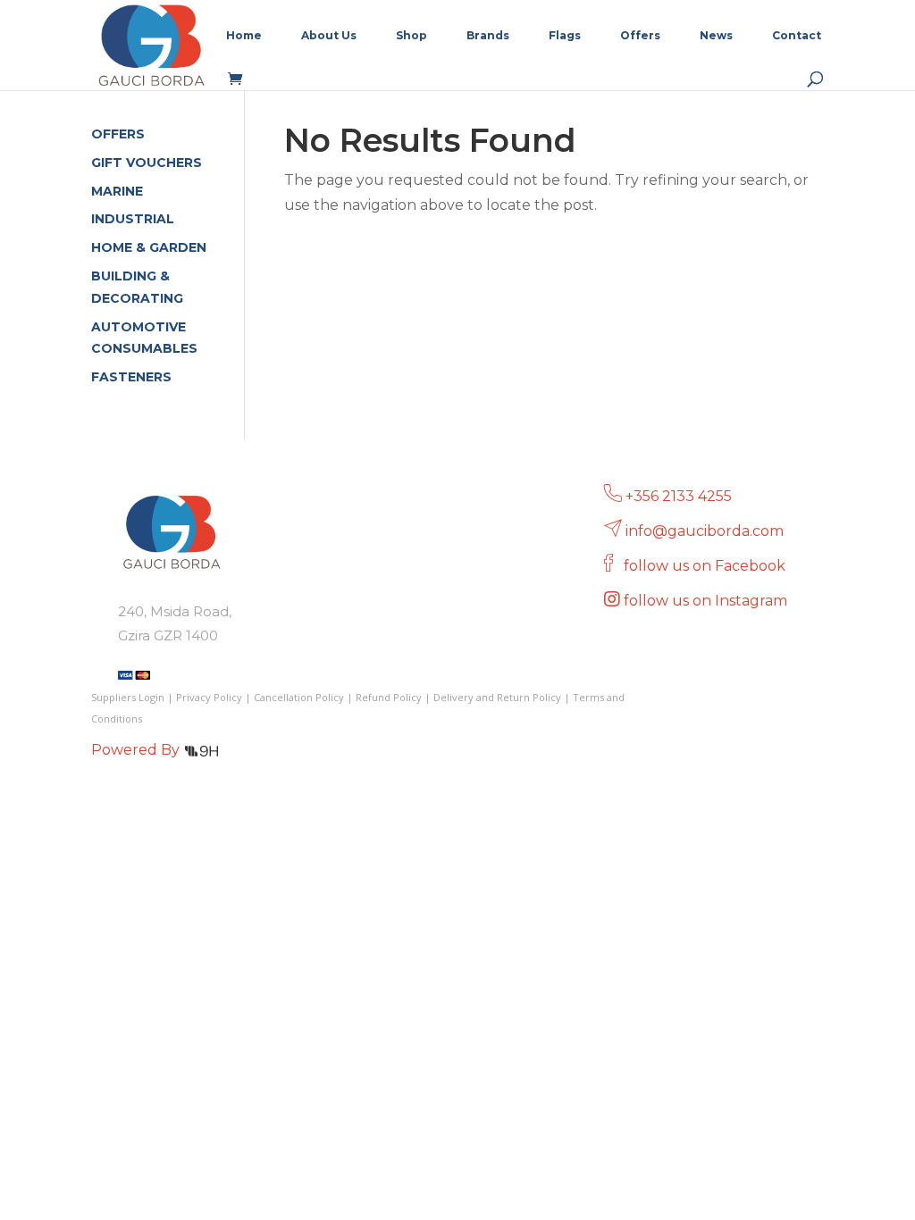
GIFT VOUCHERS (146, 163)
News (716, 35)
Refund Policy (389, 697)
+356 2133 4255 (678, 496)
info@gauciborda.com (704, 530)
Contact (796, 35)
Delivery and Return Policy (497, 697)
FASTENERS (131, 377)
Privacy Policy (209, 697)
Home (244, 35)
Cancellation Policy (299, 697)
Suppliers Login (127, 697)
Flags (565, 35)
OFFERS (118, 134)
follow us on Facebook (706, 565)
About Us (329, 35)
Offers (640, 35)
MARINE (117, 191)
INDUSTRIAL (132, 219)
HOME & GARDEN (148, 247)
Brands (487, 35)
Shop (411, 35)
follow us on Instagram (707, 600)
